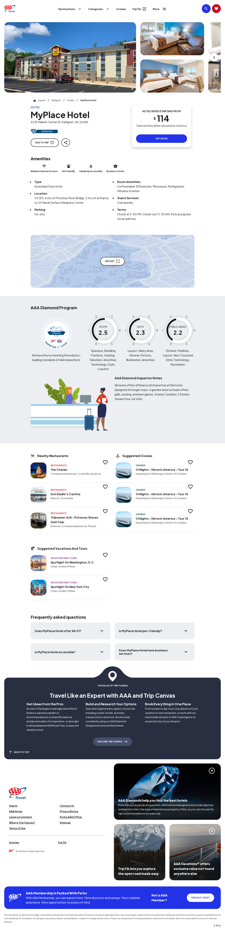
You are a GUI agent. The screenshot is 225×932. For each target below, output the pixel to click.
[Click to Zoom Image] (70, 57)
